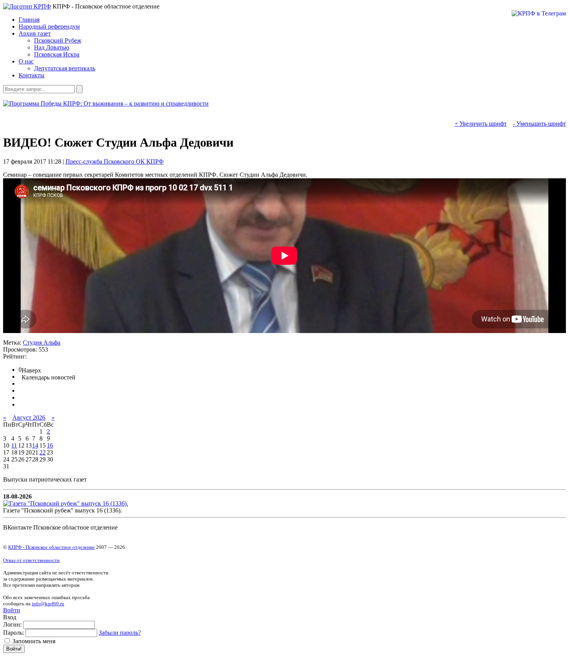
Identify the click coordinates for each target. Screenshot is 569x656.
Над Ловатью (51, 47)
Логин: (12, 624)
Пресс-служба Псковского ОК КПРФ (114, 161)
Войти (11, 610)
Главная (29, 19)
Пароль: (13, 632)
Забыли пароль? (120, 632)
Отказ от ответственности (31, 560)
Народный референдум (49, 26)
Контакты (32, 75)
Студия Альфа (41, 342)
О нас (26, 61)
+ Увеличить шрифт (480, 123)
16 (50, 445)
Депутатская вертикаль (64, 68)
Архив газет (35, 33)
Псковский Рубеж (57, 40)
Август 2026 (28, 417)
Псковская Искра (56, 54)
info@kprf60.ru (48, 603)
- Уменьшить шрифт (539, 123)
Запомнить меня (33, 641)
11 (14, 445)
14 (35, 445)
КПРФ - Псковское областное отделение (51, 547)
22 (42, 452)
